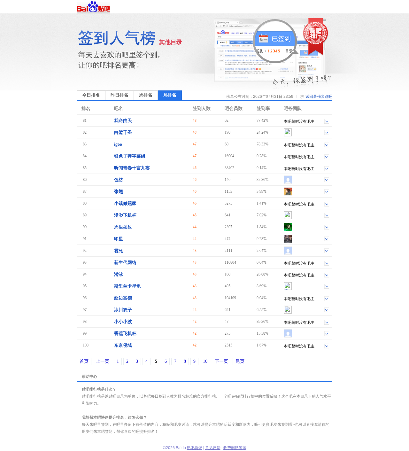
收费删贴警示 (234, 448)
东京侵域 (123, 345)
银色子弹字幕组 (129, 156)
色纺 (118, 179)
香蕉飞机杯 (125, 333)
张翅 (118, 191)
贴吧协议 (194, 448)
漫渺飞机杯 (125, 215)
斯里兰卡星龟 (127, 286)
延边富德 (123, 298)
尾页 (239, 361)
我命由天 (123, 120)
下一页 (221, 361)
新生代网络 (125, 262)
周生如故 (123, 227)
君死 (118, 250)
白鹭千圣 (123, 132)
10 (205, 361)
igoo (118, 144)
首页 (84, 361)
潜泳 (118, 274)
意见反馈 (212, 448)
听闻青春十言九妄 (132, 168)
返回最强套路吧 (318, 96)
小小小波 (123, 321)
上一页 (102, 361)
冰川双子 (123, 309)
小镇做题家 (125, 203)
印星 (118, 239)
